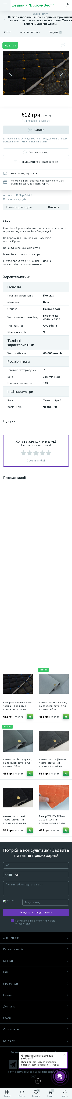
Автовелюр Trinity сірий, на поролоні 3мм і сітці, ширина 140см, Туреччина (53, 707)
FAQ (5, 972)
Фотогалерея (11, 1029)
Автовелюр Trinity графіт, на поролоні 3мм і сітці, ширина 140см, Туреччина (17, 764)
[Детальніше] (30, 534)
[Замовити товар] (30, 591)
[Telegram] (13, 1064)
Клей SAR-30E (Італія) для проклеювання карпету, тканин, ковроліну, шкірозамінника (17, 524)
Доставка (9, 1006)
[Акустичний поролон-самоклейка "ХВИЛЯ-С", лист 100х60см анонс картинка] (54, 501)
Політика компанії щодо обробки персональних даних (36, 1071)
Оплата (7, 995)
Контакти (9, 1040)
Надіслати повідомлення (36, 912)
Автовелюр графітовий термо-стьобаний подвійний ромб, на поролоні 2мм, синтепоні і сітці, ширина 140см (54, 766)
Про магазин (11, 983)
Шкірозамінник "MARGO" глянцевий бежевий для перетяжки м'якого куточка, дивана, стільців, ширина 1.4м (53, 640)
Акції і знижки (11, 937)
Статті (7, 1018)
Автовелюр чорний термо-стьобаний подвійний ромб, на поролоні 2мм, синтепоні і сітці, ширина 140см (18, 823)
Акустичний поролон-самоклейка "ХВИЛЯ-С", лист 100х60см (52, 523)
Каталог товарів (13, 949)
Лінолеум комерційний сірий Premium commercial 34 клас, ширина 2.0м (16, 581)
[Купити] (66, 647)
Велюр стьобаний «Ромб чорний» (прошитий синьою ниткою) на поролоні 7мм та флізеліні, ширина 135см (17, 709)
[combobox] (11, 875)
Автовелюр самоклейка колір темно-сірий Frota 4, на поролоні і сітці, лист (17, 638)
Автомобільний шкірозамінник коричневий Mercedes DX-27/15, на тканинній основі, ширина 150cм (52, 583)
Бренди (8, 960)
